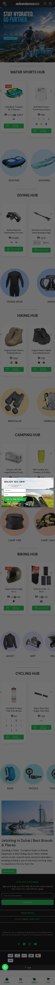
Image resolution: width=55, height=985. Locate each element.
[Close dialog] (52, 478)
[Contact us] (5, 967)
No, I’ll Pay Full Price (15, 504)
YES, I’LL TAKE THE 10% (14, 499)
